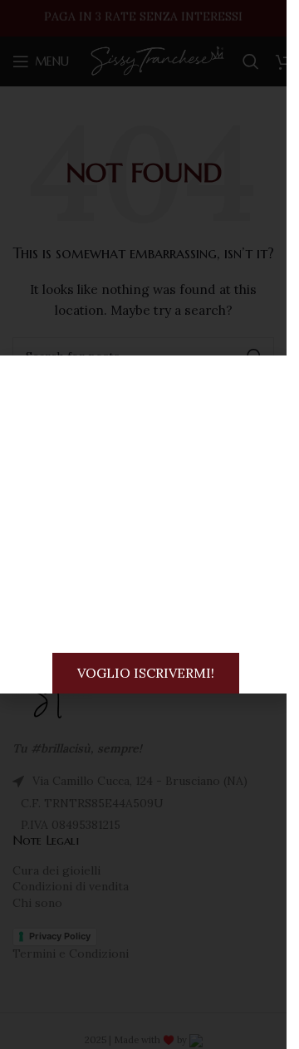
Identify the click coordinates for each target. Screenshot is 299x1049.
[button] (270, 373)
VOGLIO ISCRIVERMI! (145, 672)
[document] (143, 524)
